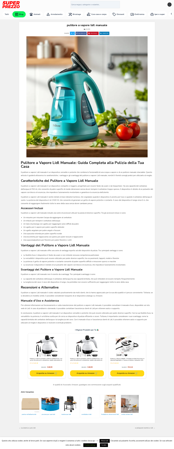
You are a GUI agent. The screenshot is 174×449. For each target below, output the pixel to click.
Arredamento (54, 14)
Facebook (82, 33)
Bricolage (74, 14)
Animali (34, 14)
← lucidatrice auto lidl (27, 428)
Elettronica (137, 14)
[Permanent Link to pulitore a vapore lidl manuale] (87, 96)
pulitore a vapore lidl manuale (87, 25)
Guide (88, 29)
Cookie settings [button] (90, 445)
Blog (19, 14)
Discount (118, 14)
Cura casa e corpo (96, 14)
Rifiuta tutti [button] (104, 441)
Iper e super (157, 14)
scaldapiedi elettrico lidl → (145, 428)
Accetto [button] (104, 445)
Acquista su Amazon (46, 373)
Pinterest (94, 33)
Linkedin (105, 33)
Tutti (7, 14)
